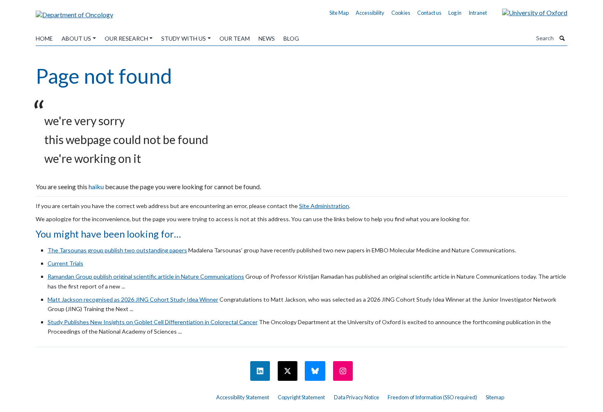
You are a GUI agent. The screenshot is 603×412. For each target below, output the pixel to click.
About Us (76, 38)
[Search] (562, 38)
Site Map (339, 12)
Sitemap (495, 397)
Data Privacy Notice (356, 397)
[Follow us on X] (287, 371)
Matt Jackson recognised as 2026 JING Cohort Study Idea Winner (133, 299)
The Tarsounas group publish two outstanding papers (117, 250)
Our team (234, 38)
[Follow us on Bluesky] (315, 371)
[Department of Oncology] (74, 12)
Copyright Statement (301, 397)
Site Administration (324, 205)
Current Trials (65, 263)
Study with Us (183, 38)
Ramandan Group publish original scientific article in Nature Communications (146, 276)
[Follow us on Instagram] (343, 371)
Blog (291, 38)
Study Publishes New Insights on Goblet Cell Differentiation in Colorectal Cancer (153, 321)
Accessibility (370, 12)
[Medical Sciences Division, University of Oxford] (121, 394)
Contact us (429, 12)
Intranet (477, 12)
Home (44, 38)
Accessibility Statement (242, 397)
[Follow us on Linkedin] (260, 371)
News (266, 38)
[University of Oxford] (528, 12)
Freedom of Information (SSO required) (432, 397)
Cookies (400, 12)
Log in (454, 12)
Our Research (126, 38)
